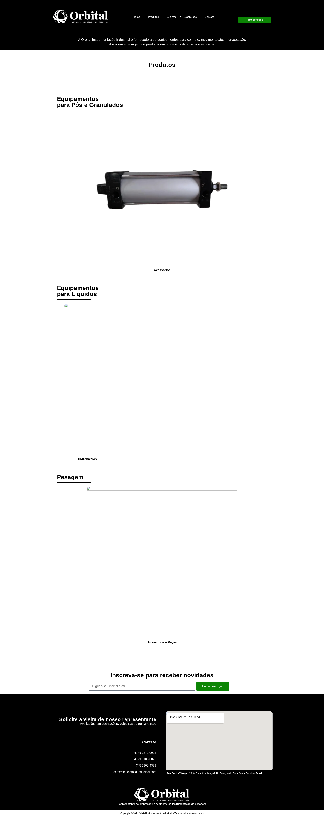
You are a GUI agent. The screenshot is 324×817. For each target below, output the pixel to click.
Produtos (153, 16)
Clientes (172, 16)
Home (136, 16)
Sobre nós (190, 16)
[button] (59, 193)
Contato (209, 16)
